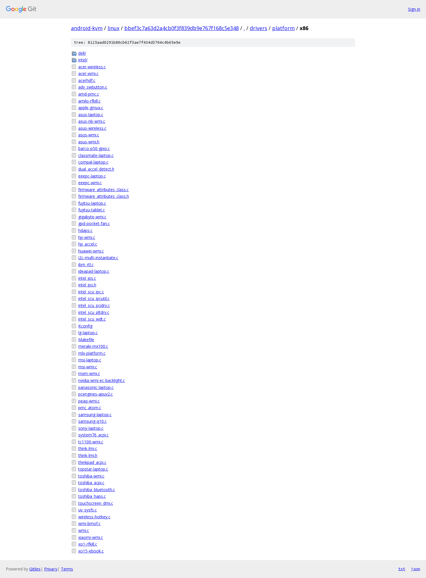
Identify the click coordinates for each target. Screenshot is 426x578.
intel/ (83, 60)
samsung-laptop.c (95, 414)
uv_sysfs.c (87, 510)
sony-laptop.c (90, 428)
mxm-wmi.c (89, 373)
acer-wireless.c (92, 66)
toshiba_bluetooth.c (96, 489)
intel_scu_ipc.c (91, 292)
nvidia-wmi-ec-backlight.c (101, 380)
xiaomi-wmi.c (90, 537)
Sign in (414, 9)
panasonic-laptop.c (96, 387)
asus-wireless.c (92, 128)
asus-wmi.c (88, 135)
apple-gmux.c (90, 107)
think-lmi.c (87, 448)
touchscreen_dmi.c (95, 503)
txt (401, 568)
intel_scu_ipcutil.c (94, 298)
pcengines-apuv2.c (95, 394)
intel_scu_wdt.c (92, 319)
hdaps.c (85, 230)
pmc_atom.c (89, 407)
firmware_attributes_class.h (103, 196)
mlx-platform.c (91, 353)
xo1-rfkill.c (87, 544)
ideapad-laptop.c (93, 271)
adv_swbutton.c (92, 87)
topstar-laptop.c (93, 469)
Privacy (50, 569)
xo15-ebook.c (91, 551)
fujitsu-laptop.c (92, 203)
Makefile (86, 339)
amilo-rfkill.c (89, 101)
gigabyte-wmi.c (92, 217)
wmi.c (83, 530)
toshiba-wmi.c (91, 476)
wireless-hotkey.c (94, 517)
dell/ (82, 53)
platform (283, 28)
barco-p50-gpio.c (94, 148)
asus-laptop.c (90, 114)
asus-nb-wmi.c (91, 121)
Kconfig (85, 326)
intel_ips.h (87, 285)
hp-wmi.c (86, 237)
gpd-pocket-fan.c (94, 223)
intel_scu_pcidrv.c (94, 305)
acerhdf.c (86, 80)
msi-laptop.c (89, 360)
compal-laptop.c (93, 162)
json (415, 568)
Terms (67, 569)
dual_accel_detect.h (96, 169)
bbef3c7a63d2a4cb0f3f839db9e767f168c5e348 (181, 28)
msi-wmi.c (87, 367)
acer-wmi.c (88, 73)
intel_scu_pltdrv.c (93, 312)
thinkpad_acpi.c (92, 462)
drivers (258, 28)
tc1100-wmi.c (90, 442)
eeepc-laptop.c (92, 176)
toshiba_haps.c (92, 496)
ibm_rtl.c (86, 264)
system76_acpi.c (93, 435)
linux (113, 28)
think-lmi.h (87, 455)
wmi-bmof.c (89, 523)
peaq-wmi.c (89, 401)
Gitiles (35, 569)
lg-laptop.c (88, 332)
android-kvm (87, 28)
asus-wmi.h (88, 141)
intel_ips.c (87, 278)
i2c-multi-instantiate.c (98, 257)
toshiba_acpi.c (91, 482)
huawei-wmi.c (91, 251)
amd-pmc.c (88, 94)
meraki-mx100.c (93, 346)
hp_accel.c (87, 244)
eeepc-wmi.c (90, 182)
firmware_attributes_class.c (103, 189)
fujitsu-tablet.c (91, 210)
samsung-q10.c (92, 421)
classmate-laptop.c (96, 155)
